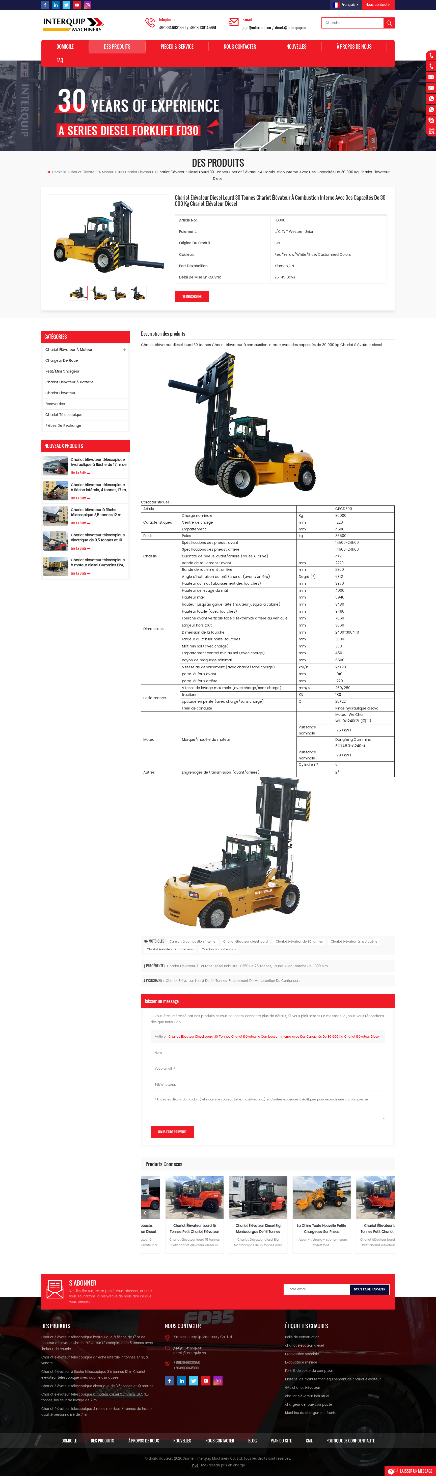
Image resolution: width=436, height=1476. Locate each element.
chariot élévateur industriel (307, 1396)
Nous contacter (378, 5)
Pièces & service (177, 46)
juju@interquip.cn (256, 27)
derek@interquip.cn (290, 27)
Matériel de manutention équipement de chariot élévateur (333, 1379)
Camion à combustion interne (192, 941)
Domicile (65, 46)
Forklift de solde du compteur (309, 1371)
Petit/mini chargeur (62, 371)
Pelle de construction (302, 1337)
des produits (102, 1441)
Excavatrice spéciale (302, 1354)
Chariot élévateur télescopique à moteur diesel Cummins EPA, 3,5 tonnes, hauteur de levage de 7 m (98, 563)
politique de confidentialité (350, 1441)
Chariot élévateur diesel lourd (245, 941)
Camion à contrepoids (219, 949)
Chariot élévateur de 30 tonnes (299, 941)
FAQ (60, 60)
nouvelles (182, 1441)
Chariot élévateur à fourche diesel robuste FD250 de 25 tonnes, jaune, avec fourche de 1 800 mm (247, 966)
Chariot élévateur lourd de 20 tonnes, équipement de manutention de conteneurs (233, 981)
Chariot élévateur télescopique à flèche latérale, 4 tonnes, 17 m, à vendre (99, 487)
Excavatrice (55, 404)
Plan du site (281, 1441)
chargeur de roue (61, 360)
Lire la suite (78, 472)
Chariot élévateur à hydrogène (354, 941)
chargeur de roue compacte (308, 1404)
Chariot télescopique (64, 415)
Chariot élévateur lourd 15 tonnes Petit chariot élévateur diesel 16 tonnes (173, 1229)
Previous (145, 1213)
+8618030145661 (203, 27)
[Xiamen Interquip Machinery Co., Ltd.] (74, 25)
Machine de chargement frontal (311, 1413)
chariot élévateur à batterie (69, 382)
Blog (252, 1441)
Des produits (117, 46)
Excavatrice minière (301, 1362)
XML (309, 1441)
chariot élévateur (60, 393)
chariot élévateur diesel (304, 1345)
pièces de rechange (63, 426)
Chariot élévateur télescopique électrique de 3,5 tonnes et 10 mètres (98, 538)
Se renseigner (192, 296)
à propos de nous (354, 46)
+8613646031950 (172, 27)
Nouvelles (296, 46)
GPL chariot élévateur (302, 1387)
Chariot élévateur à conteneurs (170, 949)
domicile (69, 1441)
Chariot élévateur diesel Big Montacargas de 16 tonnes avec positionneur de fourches (236, 1229)
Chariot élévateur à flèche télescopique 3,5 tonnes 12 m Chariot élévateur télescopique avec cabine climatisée (98, 513)
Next (391, 1213)
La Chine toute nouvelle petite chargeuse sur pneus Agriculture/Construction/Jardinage (300, 1229)
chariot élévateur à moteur (91, 172)
